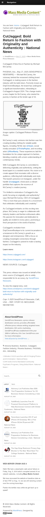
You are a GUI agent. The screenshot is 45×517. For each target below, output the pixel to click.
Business (23, 346)
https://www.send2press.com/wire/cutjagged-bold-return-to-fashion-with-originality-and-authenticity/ (21, 291)
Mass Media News (33, 56)
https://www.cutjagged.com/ (14, 254)
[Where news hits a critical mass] (22, 14)
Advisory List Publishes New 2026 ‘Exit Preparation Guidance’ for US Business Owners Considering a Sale (25, 391)
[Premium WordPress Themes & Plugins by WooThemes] (7, 513)
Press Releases (8, 59)
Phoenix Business (25, 348)
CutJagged (32, 346)
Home (16, 25)
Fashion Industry (9, 348)
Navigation (11, 2)
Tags (13, 384)
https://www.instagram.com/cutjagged (18, 259)
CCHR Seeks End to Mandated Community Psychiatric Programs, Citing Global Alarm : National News (21, 364)
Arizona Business (12, 346)
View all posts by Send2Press (17, 338)
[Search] (39, 375)
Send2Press (9, 56)
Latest (6, 384)
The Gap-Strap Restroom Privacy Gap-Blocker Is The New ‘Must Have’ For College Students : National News (26, 450)
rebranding (11, 351)
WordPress (17, 510)
